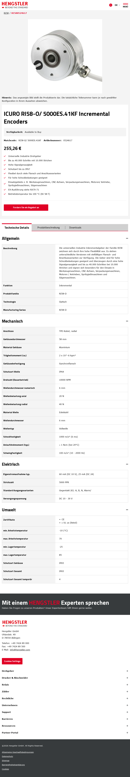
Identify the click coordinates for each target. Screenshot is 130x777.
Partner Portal (10, 733)
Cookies (5, 769)
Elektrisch (10, 464)
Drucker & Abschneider (15, 678)
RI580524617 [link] (19, 13)
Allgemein (10, 238)
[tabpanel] (65, 409)
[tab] (17, 227)
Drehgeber (8, 671)
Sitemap (5, 760)
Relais (5, 685)
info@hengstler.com (20, 650)
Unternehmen (9, 705)
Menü (125, 6)
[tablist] (65, 227)
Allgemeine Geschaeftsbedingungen (18, 752)
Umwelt (9, 510)
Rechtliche (8, 698)
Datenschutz (7, 756)
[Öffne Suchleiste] (110, 5)
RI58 (6, 13)
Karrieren (7, 719)
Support (6, 712)
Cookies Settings (12, 661)
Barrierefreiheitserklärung (13, 765)
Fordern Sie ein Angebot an (26, 207)
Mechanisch (12, 321)
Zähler (5, 691)
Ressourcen (8, 726)
